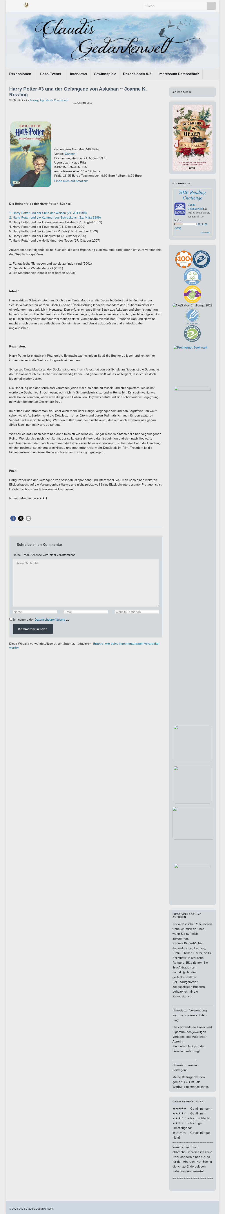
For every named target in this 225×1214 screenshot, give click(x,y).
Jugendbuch (46, 100)
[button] (13, 518)
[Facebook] (11, 4)
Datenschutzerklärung (50, 619)
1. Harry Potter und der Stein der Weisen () (48, 213)
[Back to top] (215, 1204)
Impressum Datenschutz (178, 74)
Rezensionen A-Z (137, 74)
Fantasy (34, 100)
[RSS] (34, 4)
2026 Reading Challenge (192, 195)
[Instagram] (18, 4)
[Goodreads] (26, 4)
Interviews (78, 74)
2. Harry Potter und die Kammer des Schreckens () (55, 217)
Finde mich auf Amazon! (71, 181)
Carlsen (70, 153)
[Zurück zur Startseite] (112, 40)
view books (205, 232)
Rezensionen (20, 74)
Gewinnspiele (105, 74)
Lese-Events (51, 74)
